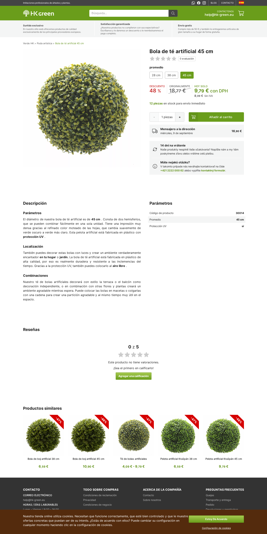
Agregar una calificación (133, 376)
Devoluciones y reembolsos (222, 509)
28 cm (156, 75)
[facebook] (198, 3)
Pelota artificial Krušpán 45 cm (223, 458)
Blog (214, 2)
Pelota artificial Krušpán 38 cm (178, 458)
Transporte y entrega (218, 499)
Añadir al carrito (220, 117)
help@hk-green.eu (219, 15)
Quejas (210, 495)
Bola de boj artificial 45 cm (88, 458)
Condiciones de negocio (97, 504)
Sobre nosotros (152, 499)
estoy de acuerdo (216, 519)
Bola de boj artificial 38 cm (43, 458)
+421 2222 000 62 (172, 170)
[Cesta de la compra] (241, 13)
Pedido (210, 504)
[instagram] (204, 3)
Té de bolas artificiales (133, 458)
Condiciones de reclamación (100, 495)
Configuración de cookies (216, 528)
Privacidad (89, 499)
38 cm (171, 75)
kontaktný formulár (213, 170)
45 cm (187, 75)
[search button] (173, 13)
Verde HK (28, 7)
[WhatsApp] (193, 3)
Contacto (227, 2)
